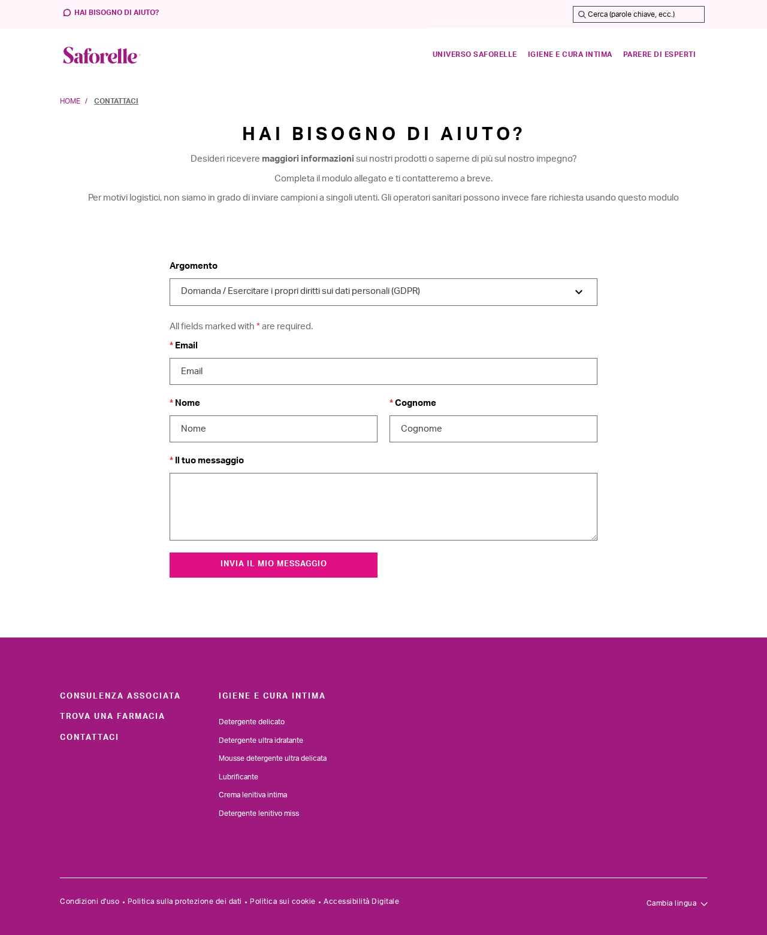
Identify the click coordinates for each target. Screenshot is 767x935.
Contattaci (89, 737)
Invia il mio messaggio (274, 564)
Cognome (414, 403)
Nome (186, 403)
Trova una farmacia (112, 716)
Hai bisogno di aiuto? (116, 12)
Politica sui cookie (283, 901)
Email (185, 345)
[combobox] (639, 14)
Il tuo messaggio (208, 460)
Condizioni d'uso (89, 901)
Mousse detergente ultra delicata (273, 758)
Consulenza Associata (120, 696)
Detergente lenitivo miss (259, 813)
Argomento (194, 266)
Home (70, 101)
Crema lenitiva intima (253, 795)
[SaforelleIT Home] (102, 55)
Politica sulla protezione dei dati (185, 901)
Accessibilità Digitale (361, 901)
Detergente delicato (252, 721)
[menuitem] (475, 55)
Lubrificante (238, 777)
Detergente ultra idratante (261, 740)
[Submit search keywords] (582, 14)
